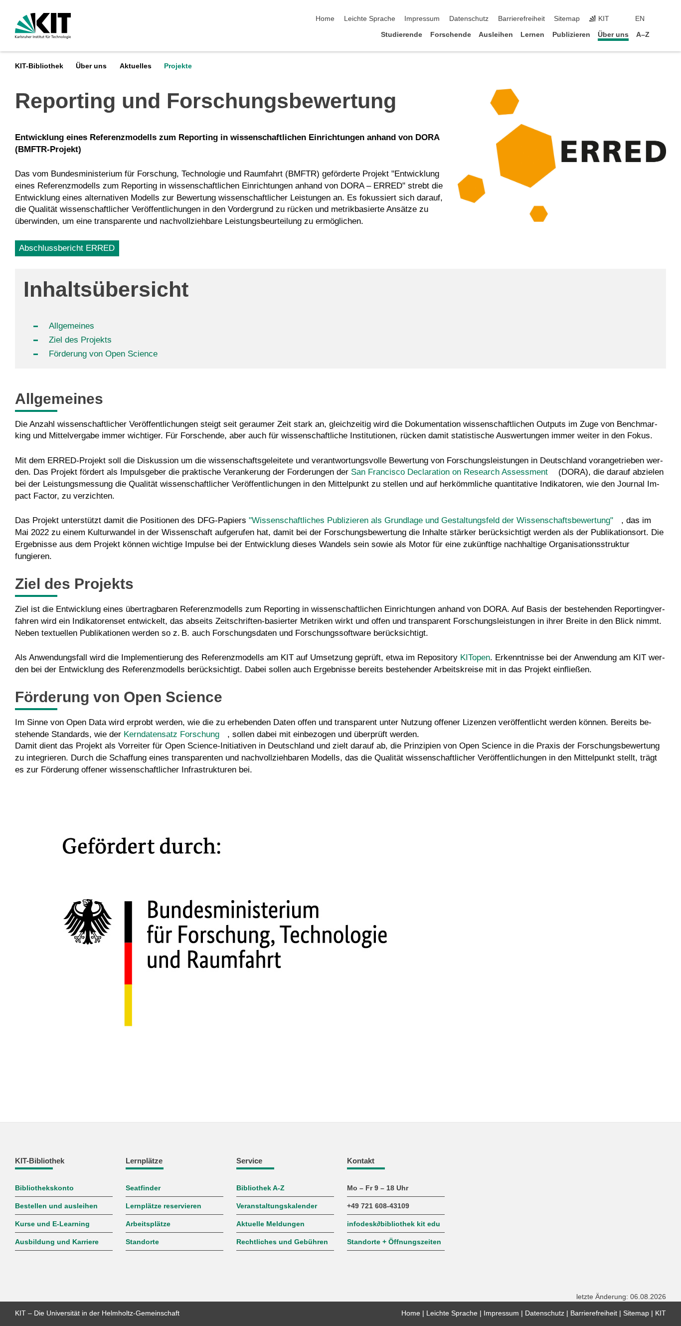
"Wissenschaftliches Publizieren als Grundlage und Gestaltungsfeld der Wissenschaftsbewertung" (431, 520)
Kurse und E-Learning (52, 1224)
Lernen (532, 34)
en (640, 18)
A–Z (643, 34)
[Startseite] (663, 34)
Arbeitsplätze (148, 1224)
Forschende (450, 34)
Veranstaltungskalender (276, 1206)
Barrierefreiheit (521, 18)
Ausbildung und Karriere (57, 1242)
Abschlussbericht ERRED (67, 248)
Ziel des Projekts (81, 340)
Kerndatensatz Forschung (171, 734)
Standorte (142, 1242)
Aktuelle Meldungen (270, 1224)
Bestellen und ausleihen (56, 1206)
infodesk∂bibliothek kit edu (393, 1224)
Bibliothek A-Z (260, 1188)
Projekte (178, 66)
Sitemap (567, 18)
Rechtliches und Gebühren (282, 1242)
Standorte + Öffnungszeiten (394, 1242)
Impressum (422, 18)
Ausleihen (496, 34)
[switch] (663, 19)
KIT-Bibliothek (39, 66)
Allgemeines (71, 326)
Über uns (613, 34)
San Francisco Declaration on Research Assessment (449, 472)
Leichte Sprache (369, 18)
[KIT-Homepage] (43, 26)
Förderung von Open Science (103, 354)
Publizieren (571, 34)
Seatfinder (143, 1188)
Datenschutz (469, 18)
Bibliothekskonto (44, 1188)
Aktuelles (136, 66)
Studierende (401, 34)
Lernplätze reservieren (163, 1206)
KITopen (475, 657)
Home (325, 18)
